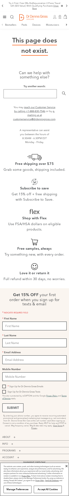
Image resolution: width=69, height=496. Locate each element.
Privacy (34, 428)
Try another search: (34, 86)
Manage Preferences (17, 489)
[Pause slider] (62, 5)
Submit (13, 408)
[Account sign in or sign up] (55, 17)
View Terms (57, 426)
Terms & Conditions (52, 480)
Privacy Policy (52, 396)
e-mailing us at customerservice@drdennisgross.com (34, 115)
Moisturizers (52, 24)
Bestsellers (10, 24)
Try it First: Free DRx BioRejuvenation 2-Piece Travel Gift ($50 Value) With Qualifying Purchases (34, 6)
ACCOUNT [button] (8, 457)
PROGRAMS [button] (9, 450)
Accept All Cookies (48, 489)
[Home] (33, 17)
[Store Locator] (60, 17)
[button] (2, 6)
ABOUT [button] (6, 437)
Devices (36, 24)
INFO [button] (5, 443)
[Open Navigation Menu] (4, 17)
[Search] (12, 17)
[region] (34, 479)
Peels (24, 24)
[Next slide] (66, 25)
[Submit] (64, 94)
